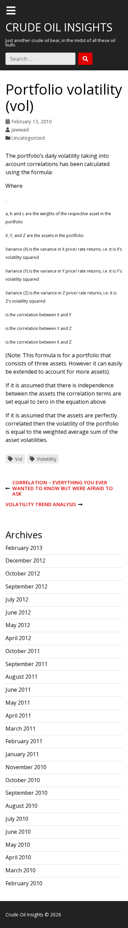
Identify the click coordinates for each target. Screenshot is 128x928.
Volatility (46, 459)
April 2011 (18, 715)
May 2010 (17, 844)
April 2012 (18, 638)
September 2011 (26, 664)
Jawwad (20, 129)
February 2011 (23, 741)
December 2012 (25, 560)
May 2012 (17, 625)
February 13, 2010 (31, 121)
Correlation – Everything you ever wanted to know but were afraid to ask (59, 488)
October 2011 (22, 651)
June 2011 (18, 689)
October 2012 (22, 573)
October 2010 (22, 780)
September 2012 (26, 586)
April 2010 (18, 857)
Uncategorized (28, 138)
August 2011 (21, 676)
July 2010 (16, 818)
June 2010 (18, 831)
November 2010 (25, 767)
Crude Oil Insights (59, 27)
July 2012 (16, 599)
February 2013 (23, 548)
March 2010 (20, 870)
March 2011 (20, 728)
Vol (18, 459)
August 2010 (21, 805)
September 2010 (26, 793)
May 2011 (17, 702)
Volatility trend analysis (40, 505)
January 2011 (22, 754)
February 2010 (23, 883)
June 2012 (18, 612)
